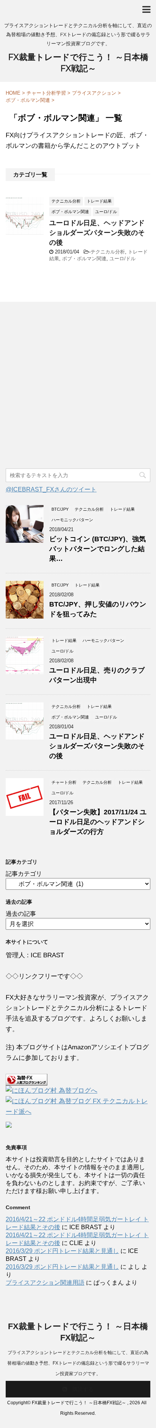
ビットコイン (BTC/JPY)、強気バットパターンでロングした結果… (97, 548)
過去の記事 (21, 914)
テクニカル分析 (107, 252)
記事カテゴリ (24, 874)
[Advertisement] (78, 387)
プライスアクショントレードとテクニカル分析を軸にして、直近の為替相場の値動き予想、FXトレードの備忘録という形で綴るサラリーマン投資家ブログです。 (78, 1363)
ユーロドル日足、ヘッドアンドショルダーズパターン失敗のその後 (97, 232)
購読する (82, 1389)
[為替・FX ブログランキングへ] (26, 1080)
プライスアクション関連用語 (45, 1282)
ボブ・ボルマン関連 (84, 258)
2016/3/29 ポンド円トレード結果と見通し (62, 1251)
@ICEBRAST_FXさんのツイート (51, 489)
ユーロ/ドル (122, 258)
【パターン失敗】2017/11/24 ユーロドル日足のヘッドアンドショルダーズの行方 (98, 821)
